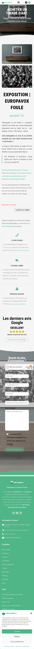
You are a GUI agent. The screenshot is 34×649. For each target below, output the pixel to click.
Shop (3, 583)
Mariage (4, 576)
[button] (31, 613)
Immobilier (5, 561)
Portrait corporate (8, 564)
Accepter (17, 631)
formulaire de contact (21, 250)
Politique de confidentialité (22, 646)
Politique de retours (8, 609)
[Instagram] (13, 513)
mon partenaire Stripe (18, 304)
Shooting (5, 579)
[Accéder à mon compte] (26, 2)
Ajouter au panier (22, 210)
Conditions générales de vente (12, 594)
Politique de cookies (9, 646)
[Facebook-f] (20, 513)
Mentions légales (8, 598)
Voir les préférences (17, 642)
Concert (4, 557)
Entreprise (5, 553)
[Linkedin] (17, 513)
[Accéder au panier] (29, 2)
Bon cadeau (6, 550)
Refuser (17, 636)
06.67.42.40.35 (8, 247)
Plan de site (6, 602)
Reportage (5, 572)
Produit (4, 568)
